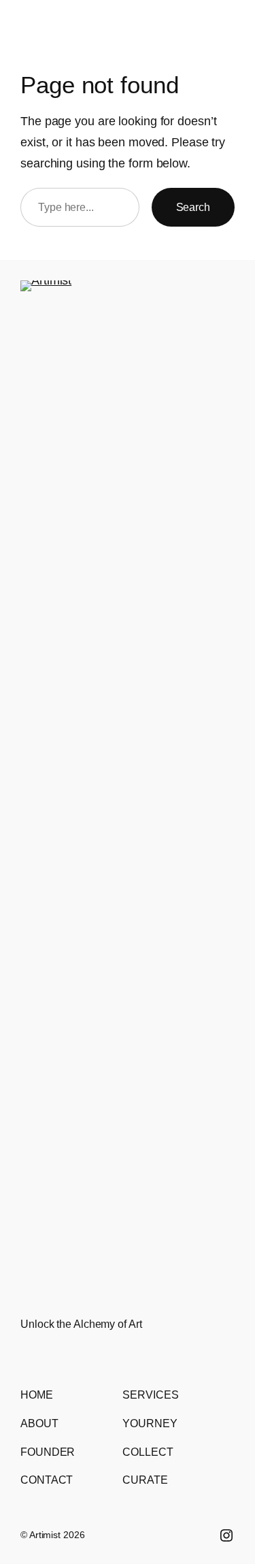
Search (193, 207)
